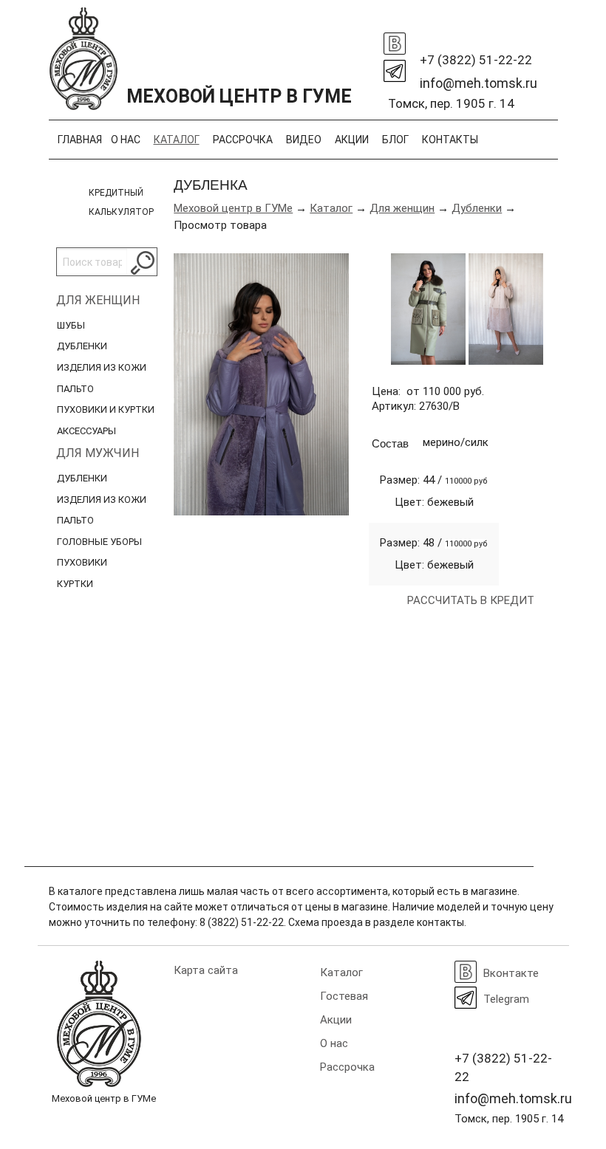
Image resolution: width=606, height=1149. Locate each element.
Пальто (75, 388)
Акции (352, 139)
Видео (303, 139)
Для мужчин (97, 453)
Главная (80, 139)
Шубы (71, 325)
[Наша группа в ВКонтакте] (395, 40)
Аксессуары (86, 430)
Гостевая (344, 996)
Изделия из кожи (101, 367)
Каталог (177, 139)
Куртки (75, 583)
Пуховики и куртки (105, 409)
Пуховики (82, 562)
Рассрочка (243, 139)
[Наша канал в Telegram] (395, 67)
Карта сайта (206, 970)
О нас (125, 139)
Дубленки (82, 345)
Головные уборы (99, 541)
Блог (395, 139)
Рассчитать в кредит (470, 600)
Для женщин (98, 300)
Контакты (450, 139)
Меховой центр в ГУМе (233, 208)
